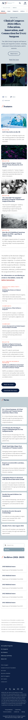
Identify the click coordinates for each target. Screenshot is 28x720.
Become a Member (5, 673)
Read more (14, 53)
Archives (23, 11)
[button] (26, 11)
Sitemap (23, 711)
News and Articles (6, 7)
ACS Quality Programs (7, 645)
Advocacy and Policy (6, 655)
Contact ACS (4, 681)
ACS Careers (4, 679)
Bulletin (3, 11)
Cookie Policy (18, 709)
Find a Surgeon (4, 665)
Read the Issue (14, 59)
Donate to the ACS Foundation (8, 667)
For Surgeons (4, 649)
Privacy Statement (8, 709)
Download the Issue (10, 390)
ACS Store (3, 670)
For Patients (4, 652)
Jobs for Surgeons (5, 676)
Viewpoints (15, 11)
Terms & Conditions (7, 711)
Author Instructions (7, 280)
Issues (8, 11)
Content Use (16, 711)
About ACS (4, 659)
